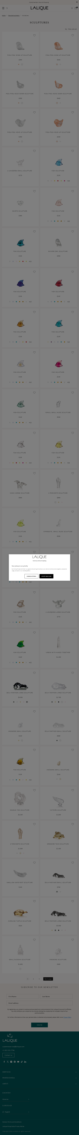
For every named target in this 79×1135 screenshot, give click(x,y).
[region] (39, 567)
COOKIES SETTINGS (31, 576)
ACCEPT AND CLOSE (46, 576)
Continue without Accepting (39, 560)
